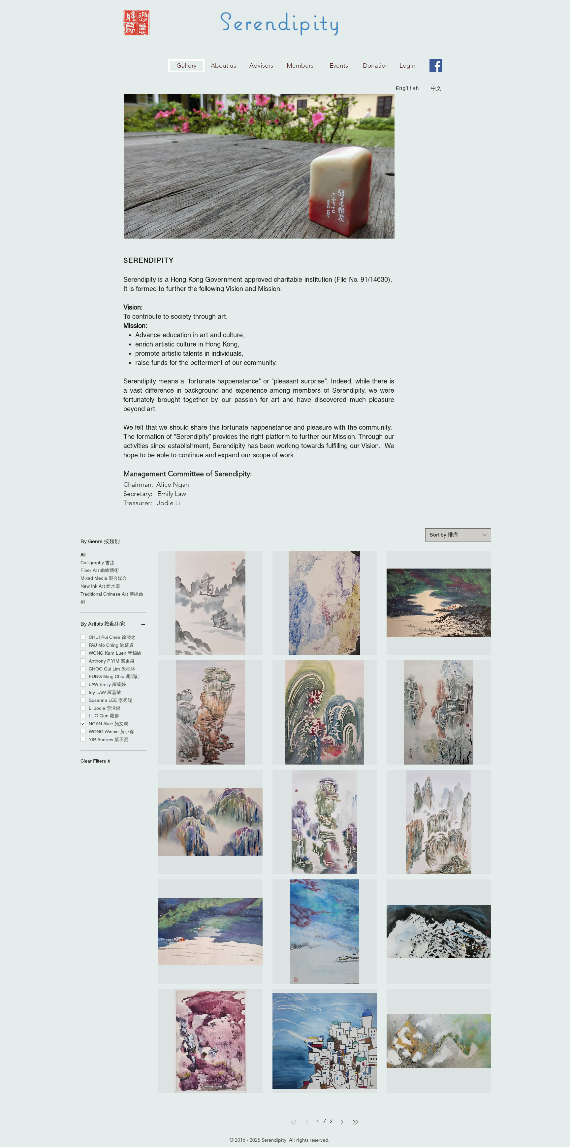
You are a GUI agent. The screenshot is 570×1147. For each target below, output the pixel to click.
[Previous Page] (307, 1122)
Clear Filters (95, 761)
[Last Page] (355, 1122)
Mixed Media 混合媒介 (103, 578)
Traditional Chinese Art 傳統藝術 (111, 598)
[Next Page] (342, 1122)
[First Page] (294, 1122)
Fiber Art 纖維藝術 (99, 570)
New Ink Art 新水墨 (100, 586)
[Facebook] (435, 65)
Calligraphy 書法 (97, 562)
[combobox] (458, 534)
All (82, 554)
